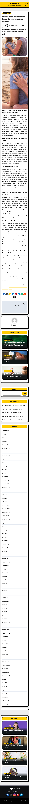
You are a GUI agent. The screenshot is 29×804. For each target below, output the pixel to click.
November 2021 (6, 590)
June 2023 (5, 530)
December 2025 (6, 448)
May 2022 (4, 576)
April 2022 (4, 580)
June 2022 (5, 572)
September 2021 (6, 597)
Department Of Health (10, 758)
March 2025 (5, 476)
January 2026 (5, 445)
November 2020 (6, 626)
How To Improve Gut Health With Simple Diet (13, 405)
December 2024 (6, 484)
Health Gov (7, 773)
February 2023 (6, 544)
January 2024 (5, 505)
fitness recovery (8, 28)
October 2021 (5, 594)
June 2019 (4, 686)
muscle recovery (10, 29)
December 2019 (6, 665)
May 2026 (4, 441)
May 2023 (4, 533)
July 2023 (4, 526)
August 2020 (5, 636)
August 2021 (5, 601)
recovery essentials (13, 33)
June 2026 (5, 437)
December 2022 (6, 551)
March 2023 (5, 540)
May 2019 (4, 690)
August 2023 (5, 523)
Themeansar (14, 802)
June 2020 (5, 643)
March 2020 (5, 654)
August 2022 (5, 565)
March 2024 (5, 498)
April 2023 (4, 537)
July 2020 (4, 640)
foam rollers (16, 28)
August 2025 (5, 459)
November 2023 (6, 512)
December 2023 (6, 508)
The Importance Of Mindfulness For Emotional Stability (14, 343)
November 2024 (6, 487)
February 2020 (6, 658)
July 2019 (4, 683)
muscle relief (6, 31)
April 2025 (4, 473)
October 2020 (5, 629)
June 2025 (5, 466)
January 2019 (5, 704)
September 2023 (6, 519)
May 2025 (4, 469)
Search (14, 389)
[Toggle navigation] (2, 4)
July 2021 (4, 604)
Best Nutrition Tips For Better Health (11, 412)
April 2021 (4, 615)
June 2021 (4, 608)
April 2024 (4, 494)
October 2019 (5, 672)
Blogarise (22, 800)
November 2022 (6, 555)
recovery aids (13, 31)
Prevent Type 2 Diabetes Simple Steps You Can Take (13, 374)
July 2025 (4, 462)
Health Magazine (9, 728)
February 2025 (6, 480)
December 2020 (6, 622)
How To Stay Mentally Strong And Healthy (13, 416)
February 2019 (5, 700)
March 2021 (5, 619)
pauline (12, 25)
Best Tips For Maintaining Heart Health (12, 409)
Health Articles (6, 13)
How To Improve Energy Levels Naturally (12, 419)
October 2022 (5, 558)
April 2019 (4, 693)
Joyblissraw (14, 3)
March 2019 (5, 697)
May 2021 (4, 611)
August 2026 (5, 430)
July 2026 (4, 434)
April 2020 (4, 651)
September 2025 (6, 455)
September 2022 (6, 562)
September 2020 (6, 633)
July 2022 (4, 569)
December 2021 (6, 587)
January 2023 (5, 548)
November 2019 (6, 668)
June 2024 (5, 491)
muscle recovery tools (20, 29)
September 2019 (6, 675)
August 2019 (5, 679)
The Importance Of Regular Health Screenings (14, 358)
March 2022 (5, 583)
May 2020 (4, 647)
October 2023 (5, 516)
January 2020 (5, 661)
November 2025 (6, 452)
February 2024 (6, 501)
